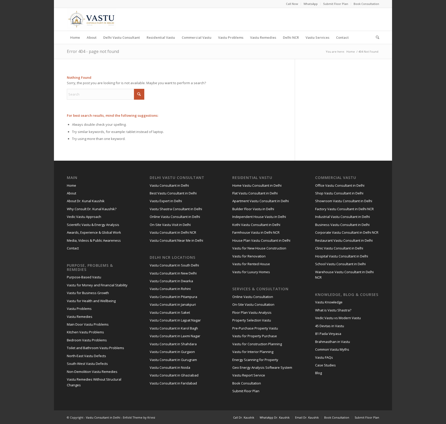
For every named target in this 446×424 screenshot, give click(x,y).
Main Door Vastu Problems (88, 324)
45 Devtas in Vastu (329, 326)
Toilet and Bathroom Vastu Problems (95, 348)
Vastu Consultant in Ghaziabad (174, 375)
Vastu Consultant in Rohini (170, 288)
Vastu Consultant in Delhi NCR (173, 232)
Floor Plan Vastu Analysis (252, 312)
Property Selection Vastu (251, 320)
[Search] (375, 37)
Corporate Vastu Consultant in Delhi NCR (346, 232)
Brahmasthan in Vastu (332, 341)
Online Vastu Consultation (252, 296)
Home (71, 185)
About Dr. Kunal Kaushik (86, 201)
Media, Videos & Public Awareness (94, 240)
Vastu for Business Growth (88, 292)
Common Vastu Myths (332, 349)
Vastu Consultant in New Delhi (173, 273)
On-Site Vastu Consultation (253, 304)
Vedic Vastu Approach (84, 216)
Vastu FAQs (324, 357)
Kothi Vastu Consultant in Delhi (256, 224)
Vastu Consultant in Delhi (169, 185)
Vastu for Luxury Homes (251, 272)
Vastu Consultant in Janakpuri (173, 304)
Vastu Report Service (248, 375)
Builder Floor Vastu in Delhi (253, 209)
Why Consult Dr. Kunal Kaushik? (91, 209)
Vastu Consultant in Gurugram (173, 359)
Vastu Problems (79, 308)
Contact (73, 248)
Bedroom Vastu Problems (87, 340)
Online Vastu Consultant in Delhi (175, 216)
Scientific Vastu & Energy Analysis (93, 224)
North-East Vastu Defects (86, 356)
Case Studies (325, 365)
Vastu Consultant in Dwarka (171, 281)
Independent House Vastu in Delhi (259, 216)
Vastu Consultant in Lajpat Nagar (175, 320)
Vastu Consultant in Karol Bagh (174, 328)
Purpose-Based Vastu (84, 277)
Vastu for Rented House (251, 264)
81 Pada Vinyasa (328, 333)
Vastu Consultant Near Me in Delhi (176, 240)
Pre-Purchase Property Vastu (255, 328)
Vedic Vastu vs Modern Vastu (338, 318)
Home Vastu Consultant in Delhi (257, 185)
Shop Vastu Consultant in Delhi (339, 193)
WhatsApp (311, 4)
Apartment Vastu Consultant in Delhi (260, 201)
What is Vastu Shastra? (333, 310)
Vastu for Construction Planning (257, 344)
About (71, 193)
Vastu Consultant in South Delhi (174, 265)
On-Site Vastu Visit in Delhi (170, 224)
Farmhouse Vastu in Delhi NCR (256, 232)
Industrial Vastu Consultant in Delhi (342, 216)
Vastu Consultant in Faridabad (173, 383)
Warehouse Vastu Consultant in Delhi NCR (344, 275)
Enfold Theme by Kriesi (139, 417)
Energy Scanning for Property (255, 359)
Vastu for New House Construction (259, 248)
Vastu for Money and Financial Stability (97, 285)
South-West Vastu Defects (87, 363)
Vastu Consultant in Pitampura (173, 296)
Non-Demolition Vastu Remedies (92, 371)
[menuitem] (292, 4)
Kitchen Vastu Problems (85, 332)
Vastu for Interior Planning (252, 351)
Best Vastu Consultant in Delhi (173, 193)
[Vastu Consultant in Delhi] (91, 19)
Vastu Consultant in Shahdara (173, 344)
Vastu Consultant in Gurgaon (172, 351)
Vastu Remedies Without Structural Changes (94, 382)
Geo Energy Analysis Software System (262, 367)
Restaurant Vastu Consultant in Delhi (344, 240)
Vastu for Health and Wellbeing (91, 301)
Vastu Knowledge (329, 302)
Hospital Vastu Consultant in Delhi (341, 256)
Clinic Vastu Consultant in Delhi (339, 248)
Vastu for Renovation (249, 256)
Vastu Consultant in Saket (170, 312)
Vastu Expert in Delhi (166, 201)
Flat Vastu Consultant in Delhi (255, 193)
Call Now (292, 4)
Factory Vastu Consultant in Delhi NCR (344, 209)
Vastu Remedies (79, 316)
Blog (318, 373)
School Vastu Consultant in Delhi (340, 264)
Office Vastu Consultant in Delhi (339, 185)
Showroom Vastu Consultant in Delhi (343, 201)
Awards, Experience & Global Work (94, 232)
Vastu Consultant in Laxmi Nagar (175, 336)
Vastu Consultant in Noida (170, 367)
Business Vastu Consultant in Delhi (342, 224)
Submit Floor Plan (335, 4)
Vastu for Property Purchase (254, 336)
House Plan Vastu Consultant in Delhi (261, 240)
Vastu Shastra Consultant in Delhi (176, 209)
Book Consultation (366, 4)
